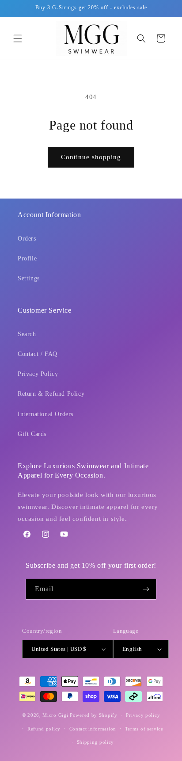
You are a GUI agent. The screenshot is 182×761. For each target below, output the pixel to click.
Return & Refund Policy (51, 393)
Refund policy (44, 728)
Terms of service (144, 728)
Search (27, 334)
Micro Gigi (55, 715)
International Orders (45, 414)
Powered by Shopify (94, 715)
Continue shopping (91, 157)
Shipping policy (95, 742)
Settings (29, 278)
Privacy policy (143, 715)
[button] (17, 38)
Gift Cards (32, 434)
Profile (27, 258)
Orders (27, 238)
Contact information (92, 728)
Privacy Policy (38, 374)
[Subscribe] (146, 589)
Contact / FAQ (37, 354)
